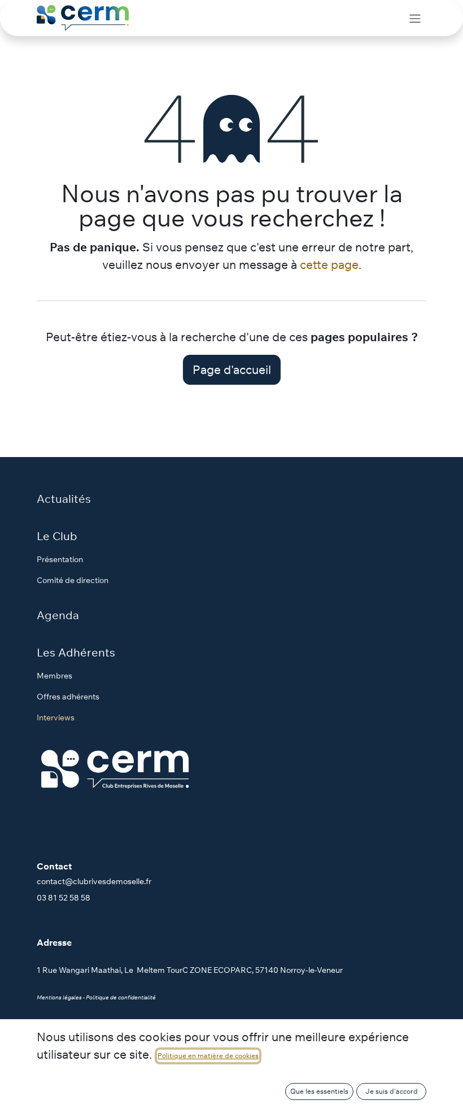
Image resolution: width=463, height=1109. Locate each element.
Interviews (56, 717)
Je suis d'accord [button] (391, 1091)
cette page (329, 264)
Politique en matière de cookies (208, 1055)
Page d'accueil (232, 369)
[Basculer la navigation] (415, 18)
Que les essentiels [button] (319, 1091)
